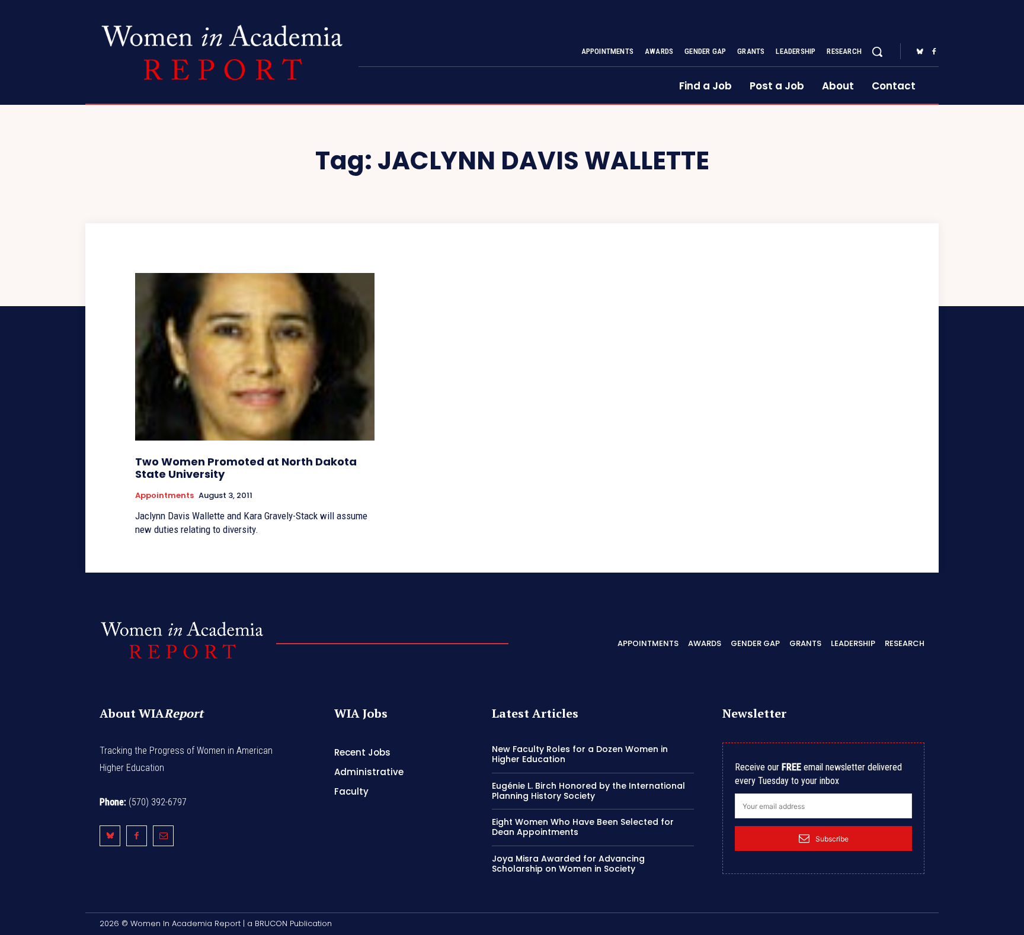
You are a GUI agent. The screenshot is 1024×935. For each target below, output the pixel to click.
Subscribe (832, 838)
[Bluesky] (920, 52)
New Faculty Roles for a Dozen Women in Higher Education (580, 754)
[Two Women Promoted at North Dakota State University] (255, 357)
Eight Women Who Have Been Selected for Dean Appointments (583, 827)
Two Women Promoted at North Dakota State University (246, 468)
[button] (877, 51)
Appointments (164, 495)
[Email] (163, 835)
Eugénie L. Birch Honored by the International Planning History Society (588, 791)
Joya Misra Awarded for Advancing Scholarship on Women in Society (568, 864)
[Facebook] (934, 52)
